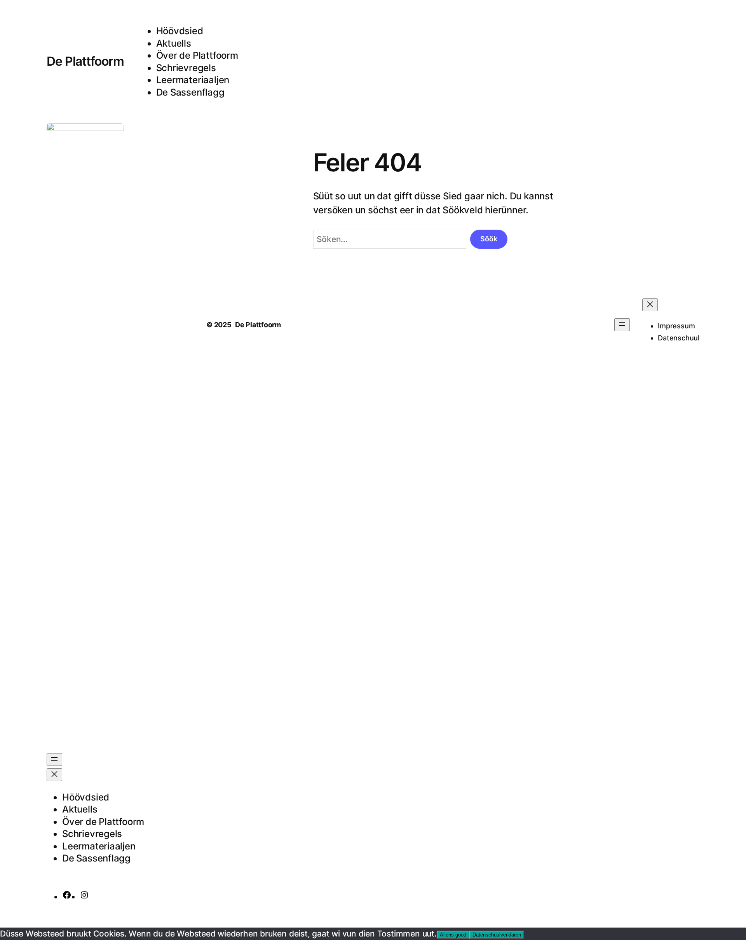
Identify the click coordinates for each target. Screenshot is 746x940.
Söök (488, 239)
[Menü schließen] (54, 774)
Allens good (453, 935)
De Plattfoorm (85, 61)
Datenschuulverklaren (496, 935)
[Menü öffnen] (54, 759)
